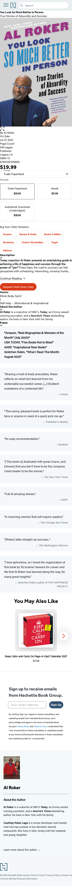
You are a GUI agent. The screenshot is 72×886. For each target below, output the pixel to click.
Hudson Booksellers (32, 242)
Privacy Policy (52, 875)
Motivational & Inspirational (31, 303)
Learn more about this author (20, 849)
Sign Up (56, 704)
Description (7, 255)
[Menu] (5, 5)
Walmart (7, 250)
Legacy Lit (6, 154)
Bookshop (8, 242)
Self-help (5, 303)
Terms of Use (37, 875)
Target (54, 242)
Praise (4, 322)
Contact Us (66, 875)
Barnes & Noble (27, 234)
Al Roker (9, 133)
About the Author (11, 306)
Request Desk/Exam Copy (18, 287)
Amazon (7, 234)
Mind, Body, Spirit (10, 296)
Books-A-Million (52, 234)
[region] (36, 636)
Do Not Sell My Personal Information (19, 878)
